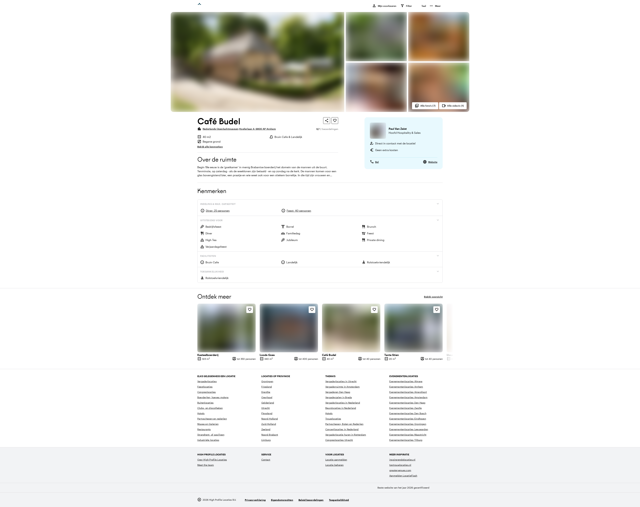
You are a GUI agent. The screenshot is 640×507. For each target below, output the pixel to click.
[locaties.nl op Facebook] (430, 500)
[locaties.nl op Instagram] (421, 500)
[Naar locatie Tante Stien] (413, 328)
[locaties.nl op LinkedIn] (439, 500)
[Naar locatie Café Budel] (351, 328)
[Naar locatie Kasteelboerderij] (226, 328)
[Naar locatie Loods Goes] (289, 328)
